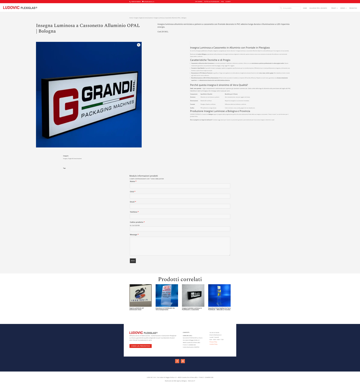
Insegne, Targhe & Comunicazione (143, 18)
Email (133, 202)
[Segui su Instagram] (183, 361)
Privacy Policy (213, 342)
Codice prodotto (137, 222)
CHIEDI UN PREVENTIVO (140, 346)
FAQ (222, 1)
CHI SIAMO (198, 1)
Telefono (134, 212)
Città (132, 191)
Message (134, 234)
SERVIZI (342, 8)
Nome (133, 181)
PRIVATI (333, 8)
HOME (305, 8)
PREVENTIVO (353, 8)
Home (131, 18)
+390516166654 (136, 1)
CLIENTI (228, 1)
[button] (138, 45)
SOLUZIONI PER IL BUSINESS (318, 8)
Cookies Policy (214, 344)
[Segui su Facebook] (177, 361)
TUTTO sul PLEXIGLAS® (211, 1)
